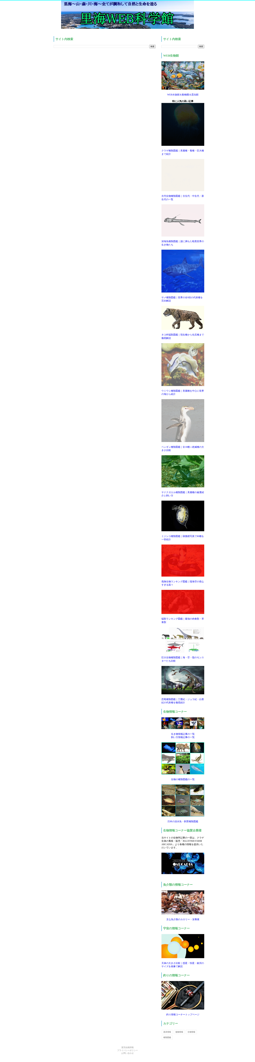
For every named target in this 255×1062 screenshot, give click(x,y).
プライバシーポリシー (127, 1050)
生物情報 (191, 1032)
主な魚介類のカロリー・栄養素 (182, 919)
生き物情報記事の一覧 (183, 734)
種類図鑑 (167, 1037)
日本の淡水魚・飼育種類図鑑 (182, 821)
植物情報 (179, 1032)
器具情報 (167, 1032)
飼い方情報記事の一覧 (183, 737)
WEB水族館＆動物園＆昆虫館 (182, 94)
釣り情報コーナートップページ (182, 1014)
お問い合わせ (127, 1053)
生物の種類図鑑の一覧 (183, 779)
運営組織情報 (127, 1047)
